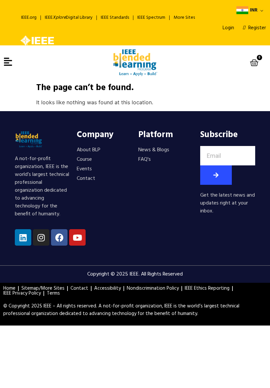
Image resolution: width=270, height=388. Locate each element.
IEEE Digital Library (69, 17)
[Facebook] (59, 237)
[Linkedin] (23, 237)
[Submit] (216, 175)
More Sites (184, 17)
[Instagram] (41, 237)
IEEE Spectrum (151, 17)
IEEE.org (29, 17)
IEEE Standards (115, 17)
